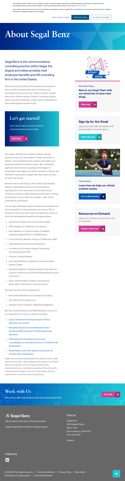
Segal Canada (40, 427)
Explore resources (89, 229)
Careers (70, 440)
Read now (85, 105)
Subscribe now (88, 137)
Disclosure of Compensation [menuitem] (18, 476)
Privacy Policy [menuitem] (65, 472)
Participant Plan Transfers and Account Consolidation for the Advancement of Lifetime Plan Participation (33, 342)
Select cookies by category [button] (61, 17)
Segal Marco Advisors (22, 427)
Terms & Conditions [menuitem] (46, 472)
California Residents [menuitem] (43, 476)
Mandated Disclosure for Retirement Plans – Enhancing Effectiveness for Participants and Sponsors (30, 331)
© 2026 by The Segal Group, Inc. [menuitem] (19, 472)
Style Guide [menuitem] (80, 472)
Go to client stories (90, 196)
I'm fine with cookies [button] (80, 17)
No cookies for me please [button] (101, 17)
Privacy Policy (82, 5)
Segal (8, 427)
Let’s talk (16, 139)
